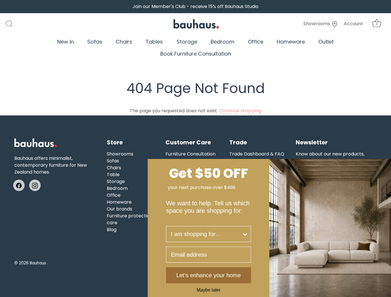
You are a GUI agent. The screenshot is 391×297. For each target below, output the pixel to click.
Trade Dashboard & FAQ (256, 154)
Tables (154, 41)
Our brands (119, 209)
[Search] (12, 23)
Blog (111, 229)
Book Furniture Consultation (195, 53)
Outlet (326, 41)
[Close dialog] (385, 165)
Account (353, 23)
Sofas (94, 41)
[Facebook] (19, 185)
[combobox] (206, 234)
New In (65, 41)
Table (113, 174)
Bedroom (222, 41)
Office (255, 41)
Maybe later (208, 290)
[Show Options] (245, 234)
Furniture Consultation (190, 154)
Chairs (124, 41)
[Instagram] (35, 185)
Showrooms (317, 23)
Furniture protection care (130, 219)
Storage (187, 41)
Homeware (291, 41)
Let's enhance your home (208, 275)
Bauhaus (38, 263)
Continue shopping (240, 110)
